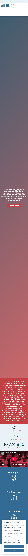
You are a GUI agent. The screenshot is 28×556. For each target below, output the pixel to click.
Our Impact (14, 472)
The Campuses (14, 511)
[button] (26, 6)
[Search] (25, 1)
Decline (14, 550)
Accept (14, 546)
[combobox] (15, 1)
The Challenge (14, 492)
